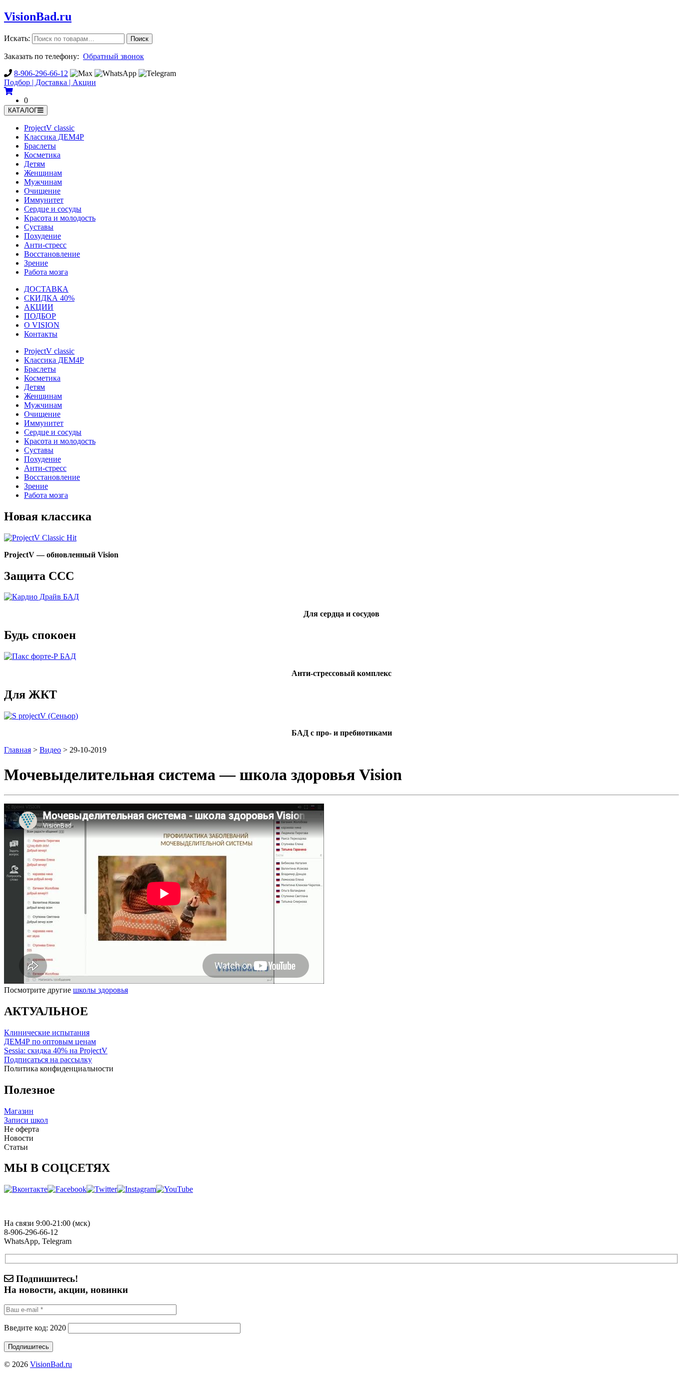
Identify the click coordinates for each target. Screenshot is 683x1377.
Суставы (39, 227)
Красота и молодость (60, 218)
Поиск (139, 39)
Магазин (19, 1111)
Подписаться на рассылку (48, 1059)
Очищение (42, 191)
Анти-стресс (45, 245)
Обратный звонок (113, 56)
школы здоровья (100, 990)
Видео (50, 750)
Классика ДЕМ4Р (54, 137)
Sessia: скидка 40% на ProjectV (56, 1050)
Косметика (42, 155)
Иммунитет (44, 200)
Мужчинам (43, 182)
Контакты (41, 334)
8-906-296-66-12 (41, 73)
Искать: (17, 38)
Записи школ (26, 1120)
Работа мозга (46, 272)
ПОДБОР (40, 316)
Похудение (42, 236)
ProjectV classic (49, 128)
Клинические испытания (47, 1032)
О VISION (42, 325)
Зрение (36, 263)
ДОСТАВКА (46, 289)
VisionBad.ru (51, 1364)
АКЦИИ (39, 307)
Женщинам (43, 173)
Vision (38, 16)
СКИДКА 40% (49, 298)
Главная (17, 750)
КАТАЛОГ (23, 110)
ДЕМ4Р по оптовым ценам (50, 1041)
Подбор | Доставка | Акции (50, 82)
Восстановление (52, 254)
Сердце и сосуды (53, 209)
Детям (34, 164)
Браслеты (40, 146)
